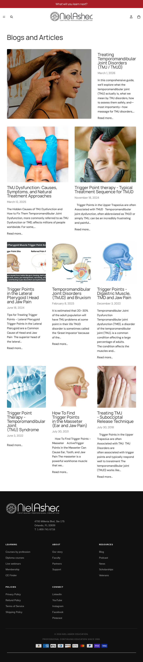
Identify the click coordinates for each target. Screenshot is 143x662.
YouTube (57, 600)
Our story (57, 551)
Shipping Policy (14, 612)
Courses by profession (18, 551)
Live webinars (13, 563)
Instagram (57, 606)
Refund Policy (13, 600)
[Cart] (139, 17)
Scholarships (106, 569)
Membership (12, 569)
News (102, 563)
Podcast (103, 557)
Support (56, 569)
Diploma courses (15, 557)
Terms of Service (15, 606)
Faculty (56, 557)
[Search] (11, 17)
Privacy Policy (13, 594)
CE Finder (11, 575)
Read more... (105, 118)
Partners (57, 563)
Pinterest (57, 618)
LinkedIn (57, 594)
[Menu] (4, 17)
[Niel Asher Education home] (71, 508)
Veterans (104, 575)
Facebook (57, 612)
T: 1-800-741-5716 (45, 529)
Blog (101, 551)
